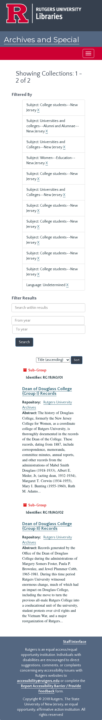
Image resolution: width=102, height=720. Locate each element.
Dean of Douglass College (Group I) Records (47, 391)
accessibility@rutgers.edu (38, 681)
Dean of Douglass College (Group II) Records (47, 526)
